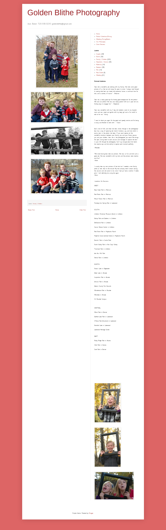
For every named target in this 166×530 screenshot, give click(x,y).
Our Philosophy (100, 42)
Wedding (98, 75)
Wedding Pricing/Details (103, 39)
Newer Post (31, 210)
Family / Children (37, 203)
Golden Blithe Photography (73, 12)
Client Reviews (100, 44)
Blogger (91, 513)
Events (98, 56)
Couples (98, 54)
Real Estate (99, 72)
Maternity (99, 64)
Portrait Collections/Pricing (104, 36)
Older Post (82, 210)
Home (57, 210)
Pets (97, 70)
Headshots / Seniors (102, 62)
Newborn (98, 67)
